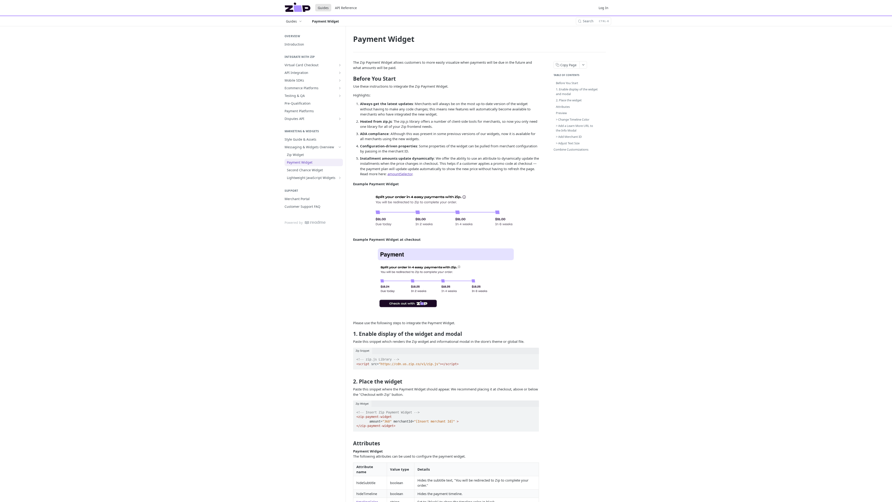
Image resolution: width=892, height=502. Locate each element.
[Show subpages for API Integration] (340, 73)
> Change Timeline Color (572, 119)
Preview (561, 113)
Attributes (563, 107)
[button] (446, 211)
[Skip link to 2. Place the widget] (350, 381)
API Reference (346, 8)
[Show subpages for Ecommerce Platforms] (340, 88)
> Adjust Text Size (568, 143)
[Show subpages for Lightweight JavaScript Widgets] (340, 178)
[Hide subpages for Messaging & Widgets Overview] (340, 147)
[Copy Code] (533, 358)
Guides (323, 8)
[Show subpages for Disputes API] (340, 119)
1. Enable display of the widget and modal (577, 91)
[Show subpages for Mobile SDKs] (340, 80)
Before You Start (567, 83)
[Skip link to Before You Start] (350, 78)
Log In (603, 8)
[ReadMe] (315, 222)
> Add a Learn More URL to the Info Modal (574, 128)
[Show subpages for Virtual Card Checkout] (340, 65)
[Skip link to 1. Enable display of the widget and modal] (350, 334)
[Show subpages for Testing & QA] (340, 96)
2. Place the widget (569, 100)
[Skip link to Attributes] (350, 443)
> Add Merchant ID (569, 137)
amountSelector (399, 174)
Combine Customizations (571, 149)
